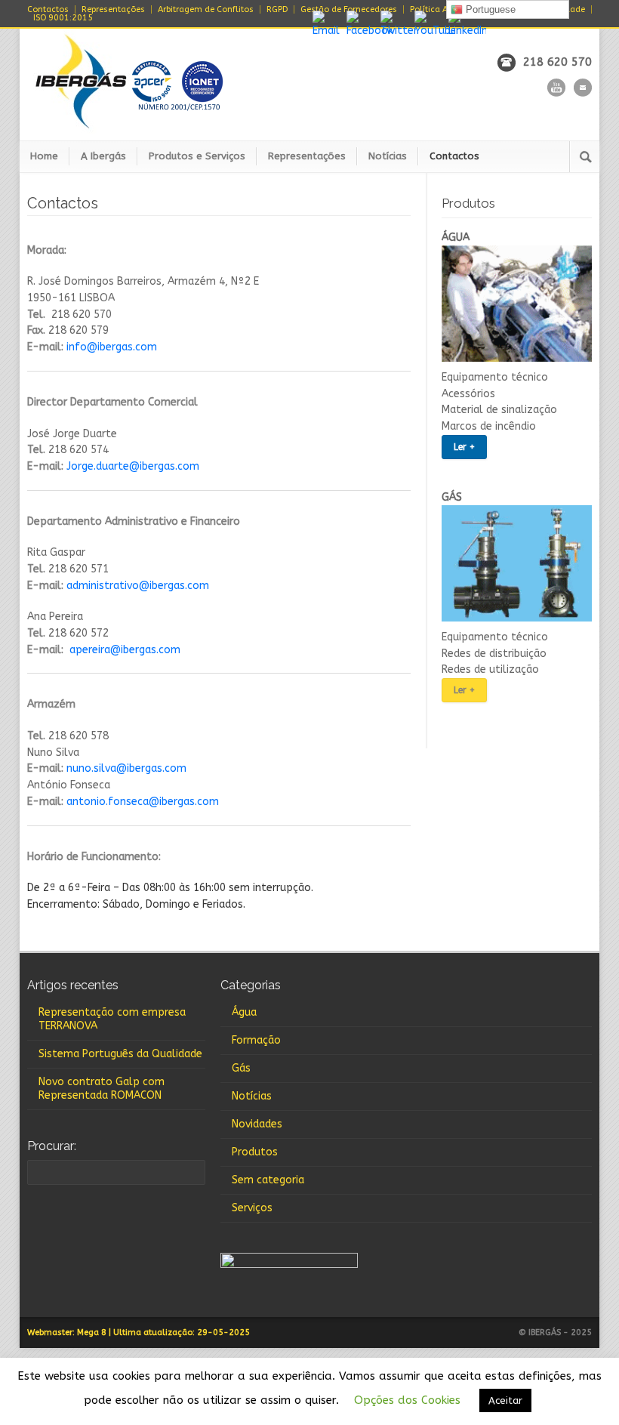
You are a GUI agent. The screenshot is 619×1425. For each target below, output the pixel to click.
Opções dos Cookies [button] (407, 1400)
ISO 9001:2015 (63, 18)
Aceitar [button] (505, 1400)
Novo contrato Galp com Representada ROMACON (101, 1088)
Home (44, 156)
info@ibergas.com (111, 347)
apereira (89, 649)
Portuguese (489, 9)
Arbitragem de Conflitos (206, 9)
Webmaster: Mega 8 (66, 1332)
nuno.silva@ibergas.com (126, 768)
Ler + (464, 447)
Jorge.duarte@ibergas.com (132, 466)
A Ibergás (103, 156)
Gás (241, 1068)
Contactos (48, 9)
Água (244, 1012)
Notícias (387, 156)
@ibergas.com (145, 649)
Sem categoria (268, 1180)
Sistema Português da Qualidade (120, 1053)
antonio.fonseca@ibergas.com (142, 801)
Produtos (255, 1152)
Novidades (257, 1124)
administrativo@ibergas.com (137, 585)
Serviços (252, 1207)
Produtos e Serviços (197, 156)
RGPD (277, 9)
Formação (256, 1040)
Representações (113, 9)
